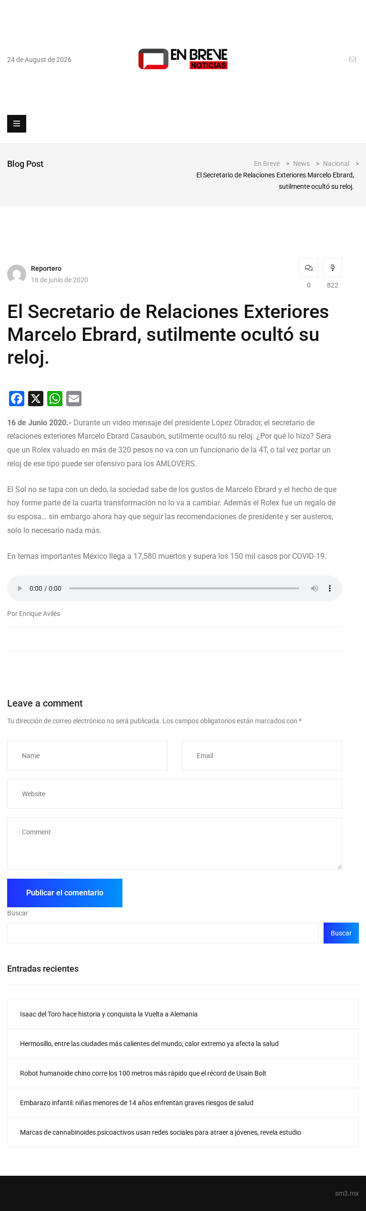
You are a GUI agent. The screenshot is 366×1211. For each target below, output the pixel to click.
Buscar (17, 913)
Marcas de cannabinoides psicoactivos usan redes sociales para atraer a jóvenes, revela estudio (160, 1132)
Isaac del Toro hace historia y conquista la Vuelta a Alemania (109, 1014)
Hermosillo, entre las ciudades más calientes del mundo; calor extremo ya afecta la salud (149, 1043)
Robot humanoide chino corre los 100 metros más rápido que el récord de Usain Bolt (143, 1073)
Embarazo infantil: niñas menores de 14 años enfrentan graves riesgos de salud (137, 1103)
